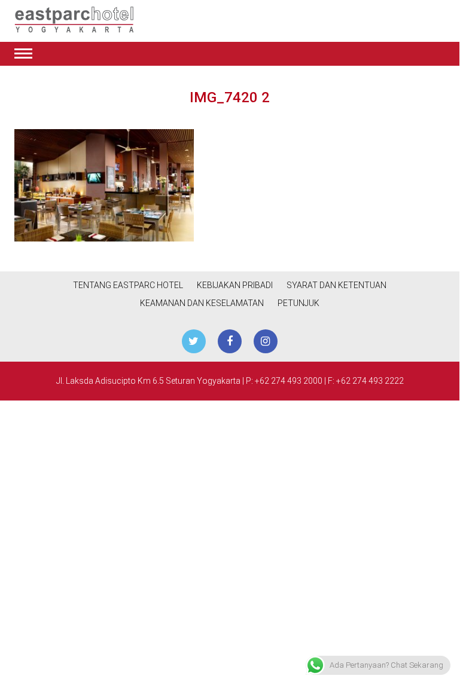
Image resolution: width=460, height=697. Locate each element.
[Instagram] (266, 341)
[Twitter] (194, 341)
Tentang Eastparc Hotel (128, 285)
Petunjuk (298, 303)
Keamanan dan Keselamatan (202, 303)
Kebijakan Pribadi (235, 285)
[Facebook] (230, 341)
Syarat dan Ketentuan (336, 285)
